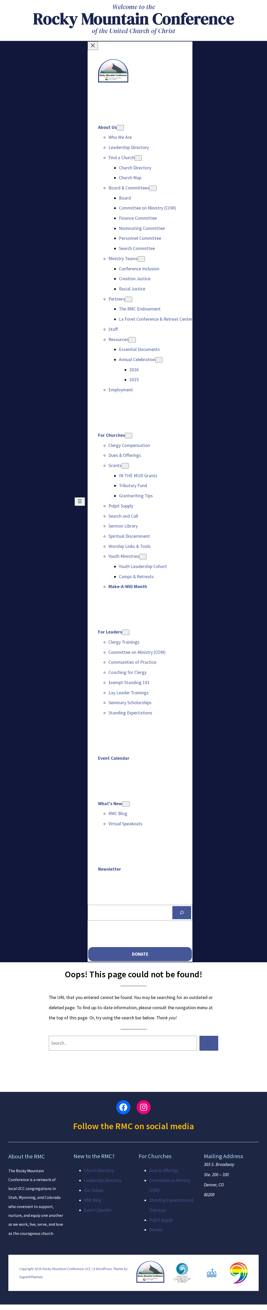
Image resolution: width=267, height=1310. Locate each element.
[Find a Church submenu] (138, 158)
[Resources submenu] (132, 340)
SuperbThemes (31, 1277)
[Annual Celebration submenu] (159, 360)
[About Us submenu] (120, 127)
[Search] (181, 912)
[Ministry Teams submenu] (141, 259)
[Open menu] (80, 501)
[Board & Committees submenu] (153, 188)
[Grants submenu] (125, 466)
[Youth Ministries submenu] (143, 556)
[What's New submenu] (126, 804)
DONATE (140, 954)
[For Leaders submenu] (125, 632)
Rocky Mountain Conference (133, 18)
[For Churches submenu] (128, 435)
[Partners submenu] (128, 299)
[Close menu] (93, 45)
